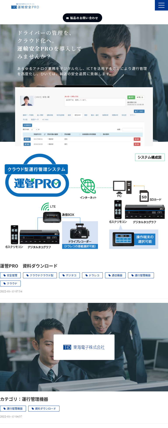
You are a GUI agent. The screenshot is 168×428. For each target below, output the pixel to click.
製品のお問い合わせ (84, 18)
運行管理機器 (142, 275)
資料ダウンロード (45, 408)
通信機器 (117, 275)
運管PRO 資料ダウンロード (29, 266)
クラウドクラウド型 (41, 275)
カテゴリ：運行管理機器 (24, 399)
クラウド (12, 283)
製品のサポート (151, 6)
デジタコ (71, 275)
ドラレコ (94, 275)
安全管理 (12, 275)
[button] (161, 5)
